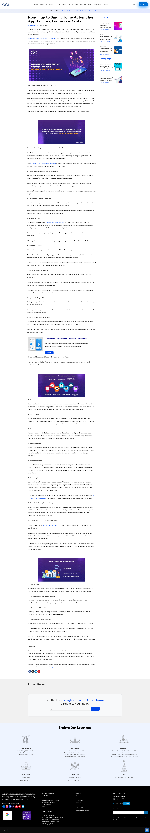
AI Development (46, 804)
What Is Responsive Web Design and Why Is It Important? (106, 66)
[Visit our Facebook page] (10, 806)
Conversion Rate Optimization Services (52, 817)
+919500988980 (120, 793)
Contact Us (49, 352)
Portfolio (83, 4)
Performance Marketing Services (50, 819)
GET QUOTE (143, 4)
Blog (89, 4)
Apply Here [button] (126, 803)
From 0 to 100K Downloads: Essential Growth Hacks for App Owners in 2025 (105, 27)
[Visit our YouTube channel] (19, 806)
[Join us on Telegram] (23, 806)
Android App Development (49, 796)
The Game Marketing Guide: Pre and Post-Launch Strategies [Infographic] (106, 79)
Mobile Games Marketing (48, 798)
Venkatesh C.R (35, 25)
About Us (43, 4)
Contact (105, 4)
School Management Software (84, 810)
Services (51, 4)
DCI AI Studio (62, 4)
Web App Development (48, 815)
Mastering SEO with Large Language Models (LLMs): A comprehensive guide (106, 38)
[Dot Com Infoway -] (5, 4)
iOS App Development (48, 793)
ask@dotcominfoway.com (122, 799)
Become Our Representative (83, 798)
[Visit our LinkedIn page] (3, 806)
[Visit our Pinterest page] (16, 806)
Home (36, 4)
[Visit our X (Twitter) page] (13, 806)
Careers (78, 796)
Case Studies (97, 4)
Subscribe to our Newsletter (122, 809)
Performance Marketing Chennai (50, 821)
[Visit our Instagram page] (7, 806)
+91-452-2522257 (120, 796)
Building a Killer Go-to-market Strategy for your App (106, 50)
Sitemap (78, 802)
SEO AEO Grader (73, 4)
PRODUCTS (79, 807)
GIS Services (45, 807)
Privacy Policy (79, 800)
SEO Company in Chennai (49, 824)
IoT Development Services (49, 802)
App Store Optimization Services (50, 800)
